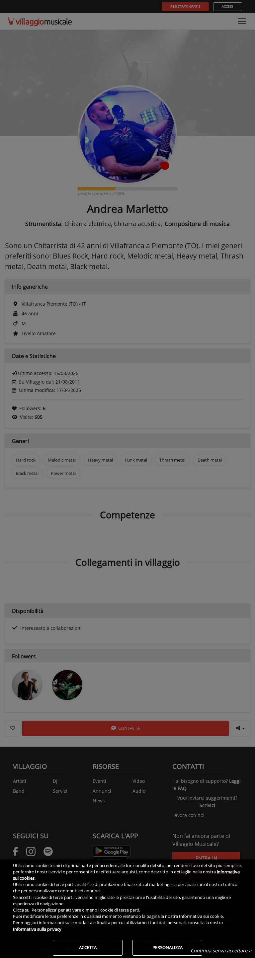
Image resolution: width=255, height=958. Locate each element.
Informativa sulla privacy (37, 929)
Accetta (88, 947)
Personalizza (167, 947)
